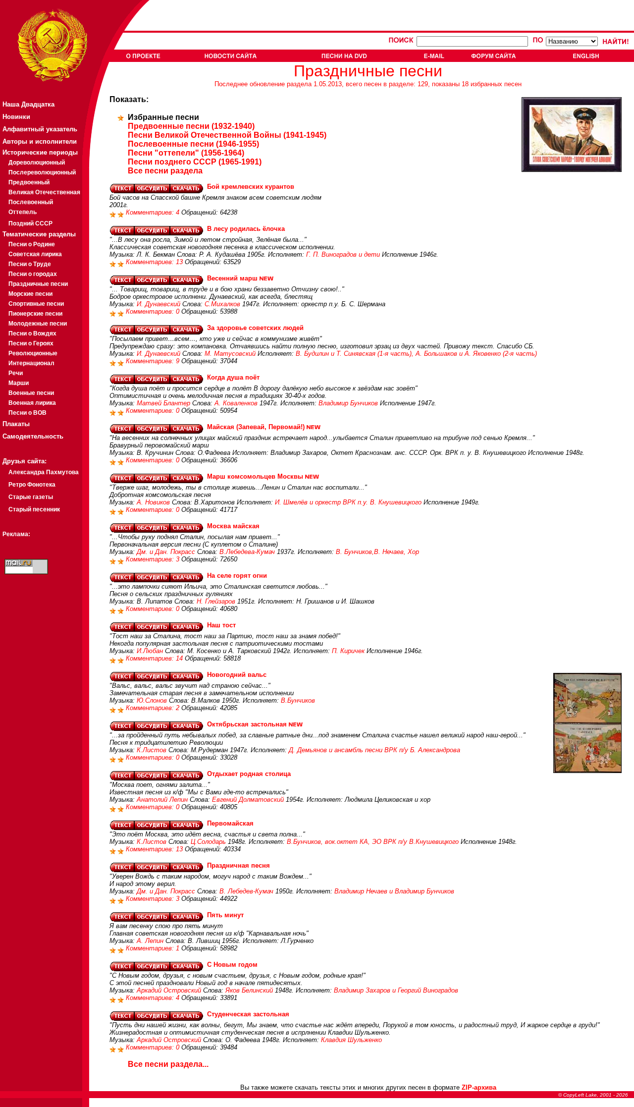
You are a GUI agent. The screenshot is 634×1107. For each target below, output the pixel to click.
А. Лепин (150, 940)
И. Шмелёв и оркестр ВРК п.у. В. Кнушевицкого (348, 502)
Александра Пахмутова (43, 472)
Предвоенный (29, 182)
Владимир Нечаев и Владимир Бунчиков (394, 891)
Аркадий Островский (169, 990)
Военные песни (31, 392)
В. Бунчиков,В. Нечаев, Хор (377, 551)
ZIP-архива (479, 1087)
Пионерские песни (35, 313)
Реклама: (16, 534)
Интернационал (31, 363)
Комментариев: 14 (155, 658)
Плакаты (16, 424)
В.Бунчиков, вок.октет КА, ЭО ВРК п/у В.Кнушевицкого (373, 841)
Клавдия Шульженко (351, 1040)
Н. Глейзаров (216, 601)
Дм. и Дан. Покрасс (166, 551)
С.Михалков (222, 304)
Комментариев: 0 (153, 311)
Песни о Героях (30, 343)
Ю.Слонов (152, 700)
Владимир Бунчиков (348, 403)
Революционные (32, 353)
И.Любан (150, 651)
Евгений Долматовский (248, 799)
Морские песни (30, 293)
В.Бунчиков (298, 700)
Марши (18, 383)
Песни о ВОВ (27, 412)
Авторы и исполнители (39, 141)
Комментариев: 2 (153, 708)
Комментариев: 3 (153, 559)
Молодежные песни (37, 323)
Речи (15, 373)
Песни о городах (32, 274)
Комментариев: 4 (153, 212)
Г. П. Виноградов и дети (343, 254)
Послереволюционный (42, 172)
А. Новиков (153, 502)
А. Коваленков (236, 403)
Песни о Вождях (32, 333)
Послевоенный (30, 202)
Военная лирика (32, 402)
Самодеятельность (32, 436)
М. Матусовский (230, 353)
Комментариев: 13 (155, 262)
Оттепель (22, 212)
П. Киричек (348, 651)
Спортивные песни (36, 303)
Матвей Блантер (163, 403)
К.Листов (151, 750)
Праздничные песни (38, 283)
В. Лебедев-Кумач (246, 891)
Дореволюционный (36, 162)
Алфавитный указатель (39, 129)
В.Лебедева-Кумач (247, 551)
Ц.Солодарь (208, 841)
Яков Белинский (249, 990)
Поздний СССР (30, 223)
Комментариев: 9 (153, 361)
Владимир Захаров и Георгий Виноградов (396, 990)
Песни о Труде (29, 264)
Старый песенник (34, 509)
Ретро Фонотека (31, 484)
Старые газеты (30, 497)
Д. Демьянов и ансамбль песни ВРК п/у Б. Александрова (374, 750)
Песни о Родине (31, 244)
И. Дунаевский (158, 304)
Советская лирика (35, 254)
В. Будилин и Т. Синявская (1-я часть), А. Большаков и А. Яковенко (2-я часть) (416, 353)
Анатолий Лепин (162, 799)
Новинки (16, 116)
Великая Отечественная (44, 192)
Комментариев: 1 (153, 948)
